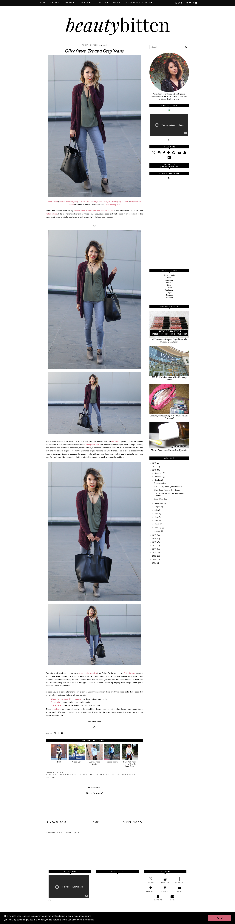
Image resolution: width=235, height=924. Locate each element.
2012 (154, 546)
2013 (154, 542)
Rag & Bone (111, 775)
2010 (154, 553)
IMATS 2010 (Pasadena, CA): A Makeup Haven (169, 378)
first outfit (115, 441)
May (156, 517)
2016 (154, 470)
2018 (154, 463)
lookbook (82, 775)
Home (42, 3)
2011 (154, 549)
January (157, 531)
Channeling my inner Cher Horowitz (66, 699)
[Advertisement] (169, 224)
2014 (154, 539)
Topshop (169, 295)
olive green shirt (93, 444)
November (158, 477)
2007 (154, 563)
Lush (90, 775)
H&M (169, 285)
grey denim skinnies (88, 673)
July (156, 510)
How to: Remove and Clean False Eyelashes (169, 450)
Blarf (59, 762)
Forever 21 (72, 775)
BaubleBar (169, 280)
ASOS (169, 278)
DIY (162, 96)
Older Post (131, 822)
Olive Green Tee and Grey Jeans (167, 490)
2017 (154, 467)
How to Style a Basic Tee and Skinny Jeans (93, 211)
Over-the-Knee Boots (94, 763)
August (157, 507)
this (181, 96)
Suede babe (56, 705)
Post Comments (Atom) (69, 832)
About (53, 3)
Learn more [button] (88, 920)
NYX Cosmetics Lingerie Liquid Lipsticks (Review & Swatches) (169, 340)
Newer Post (58, 822)
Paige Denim (129, 673)
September (158, 503)
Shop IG (117, 3)
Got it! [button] (220, 918)
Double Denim (112, 762)
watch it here (51, 214)
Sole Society (122, 775)
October (157, 480)
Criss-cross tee (160, 483)
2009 (154, 556)
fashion (62, 775)
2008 (154, 559)
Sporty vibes (56, 702)
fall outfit (53, 775)
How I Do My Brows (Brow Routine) (168, 486)
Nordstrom (169, 290)
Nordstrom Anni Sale (138, 3)
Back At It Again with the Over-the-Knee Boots (130, 764)
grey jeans (56, 709)
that (163, 99)
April (156, 521)
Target (169, 293)
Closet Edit (76, 762)
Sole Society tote (113, 204)
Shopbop (169, 298)
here (177, 99)
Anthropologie (169, 275)
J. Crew (169, 288)
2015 (154, 535)
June (156, 514)
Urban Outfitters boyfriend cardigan (95, 201)
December (158, 473)
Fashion (84, 3)
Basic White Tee (160, 499)
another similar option (68, 201)
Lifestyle (101, 3)
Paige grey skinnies (120, 201)
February (157, 527)
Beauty (68, 3)
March (156, 524)
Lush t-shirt (53, 201)
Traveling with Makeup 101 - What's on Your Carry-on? (169, 417)
